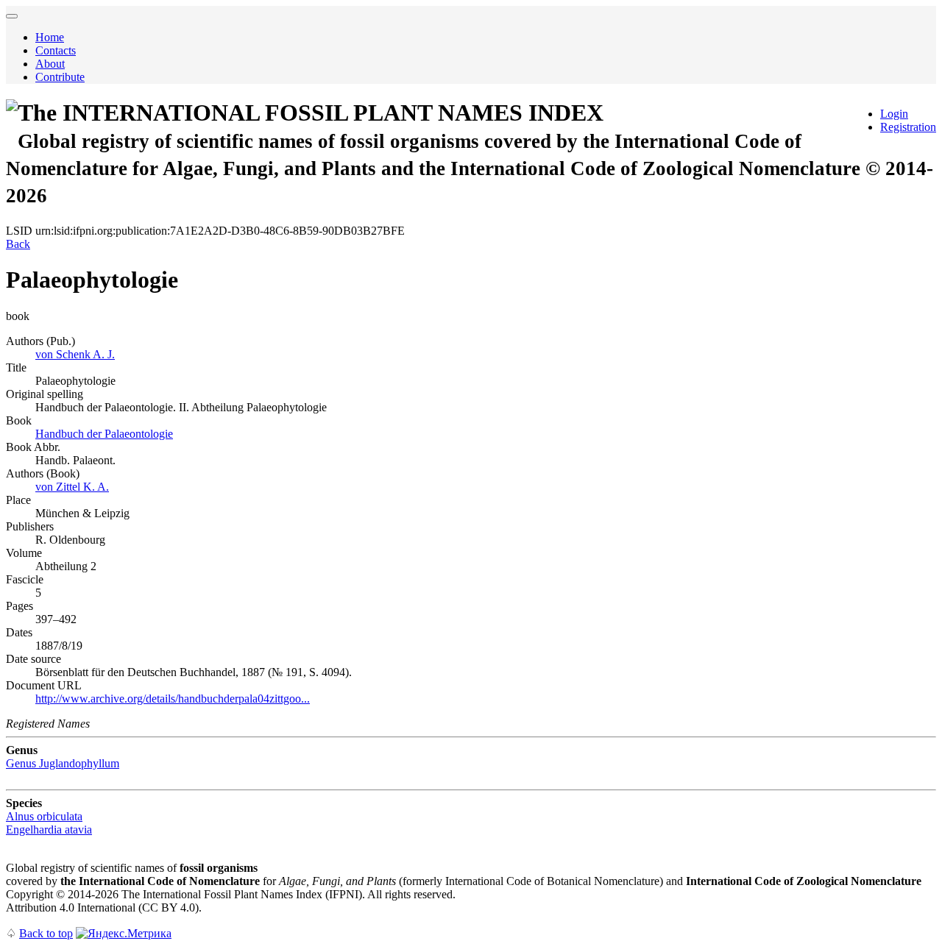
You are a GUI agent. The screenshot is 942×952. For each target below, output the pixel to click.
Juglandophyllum (62, 763)
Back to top (46, 933)
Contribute (60, 77)
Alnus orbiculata (44, 816)
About (50, 63)
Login (894, 113)
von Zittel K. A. (72, 486)
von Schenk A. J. (75, 354)
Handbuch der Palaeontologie (104, 433)
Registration (908, 127)
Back (18, 244)
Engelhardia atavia (49, 829)
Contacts (55, 50)
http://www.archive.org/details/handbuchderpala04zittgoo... (172, 698)
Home (49, 37)
